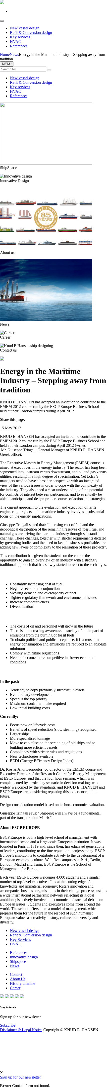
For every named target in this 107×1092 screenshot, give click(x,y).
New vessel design (24, 28)
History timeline (22, 983)
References (18, 46)
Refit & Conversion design (31, 32)
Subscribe (7, 1025)
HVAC (15, 41)
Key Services (20, 939)
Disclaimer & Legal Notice (21, 1030)
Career (15, 988)
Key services (20, 37)
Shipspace (18, 961)
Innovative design (24, 957)
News (14, 966)
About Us (17, 979)
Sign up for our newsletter (20, 1077)
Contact (16, 974)
